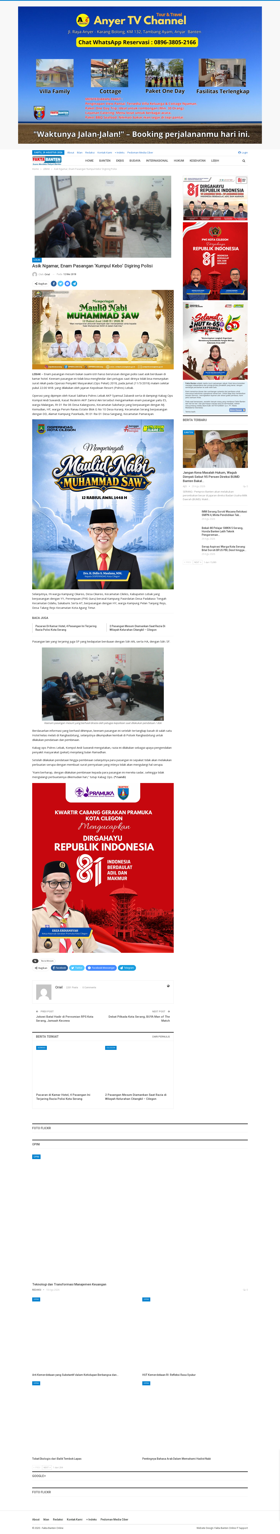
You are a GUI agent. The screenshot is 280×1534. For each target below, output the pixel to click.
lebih (215, 160)
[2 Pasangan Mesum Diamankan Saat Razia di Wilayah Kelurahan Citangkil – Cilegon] (137, 1068)
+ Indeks (120, 152)
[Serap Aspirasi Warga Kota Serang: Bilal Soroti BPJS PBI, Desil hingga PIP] (191, 551)
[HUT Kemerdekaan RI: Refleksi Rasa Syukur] (195, 1334)
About (70, 152)
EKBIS (120, 160)
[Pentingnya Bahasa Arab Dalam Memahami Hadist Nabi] (195, 1418)
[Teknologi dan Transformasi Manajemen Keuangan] (140, 1217)
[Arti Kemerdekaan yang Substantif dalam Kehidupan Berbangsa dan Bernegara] (85, 1334)
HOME (89, 160)
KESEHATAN (198, 160)
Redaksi (90, 152)
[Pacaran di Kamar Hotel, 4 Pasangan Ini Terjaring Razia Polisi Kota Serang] (68, 1068)
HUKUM (179, 160)
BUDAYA (135, 160)
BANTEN (104, 160)
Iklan (79, 152)
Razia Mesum (47, 961)
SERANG (42, 1048)
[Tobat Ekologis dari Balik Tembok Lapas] (85, 1418)
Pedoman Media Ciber (140, 152)
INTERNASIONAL (157, 160)
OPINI (36, 1156)
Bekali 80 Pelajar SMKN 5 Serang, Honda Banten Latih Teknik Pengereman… (222, 531)
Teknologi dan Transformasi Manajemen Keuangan (69, 1284)
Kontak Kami (105, 152)
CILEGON (110, 1048)
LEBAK (37, 260)
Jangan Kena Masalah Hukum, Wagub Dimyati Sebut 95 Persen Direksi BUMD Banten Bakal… (211, 477)
